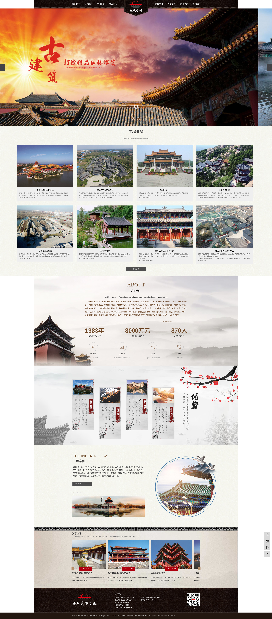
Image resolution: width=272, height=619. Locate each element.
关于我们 (88, 4)
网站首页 (76, 4)
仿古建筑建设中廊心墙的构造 (64, 573)
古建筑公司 (129, 616)
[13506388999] (267, 535)
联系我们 (196, 4)
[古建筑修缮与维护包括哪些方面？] (159, 554)
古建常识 (171, 4)
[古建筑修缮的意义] (116, 554)
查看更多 (136, 269)
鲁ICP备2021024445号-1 (166, 616)
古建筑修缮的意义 (103, 573)
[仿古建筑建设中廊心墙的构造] (73, 554)
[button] (133, 118)
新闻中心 (113, 4)
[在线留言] (267, 547)
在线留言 (184, 4)
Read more (77, 483)
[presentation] (2, 67)
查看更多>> (167, 321)
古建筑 (122, 616)
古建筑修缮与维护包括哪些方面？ (152, 573)
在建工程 (159, 4)
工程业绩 (101, 4)
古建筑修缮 (137, 616)
